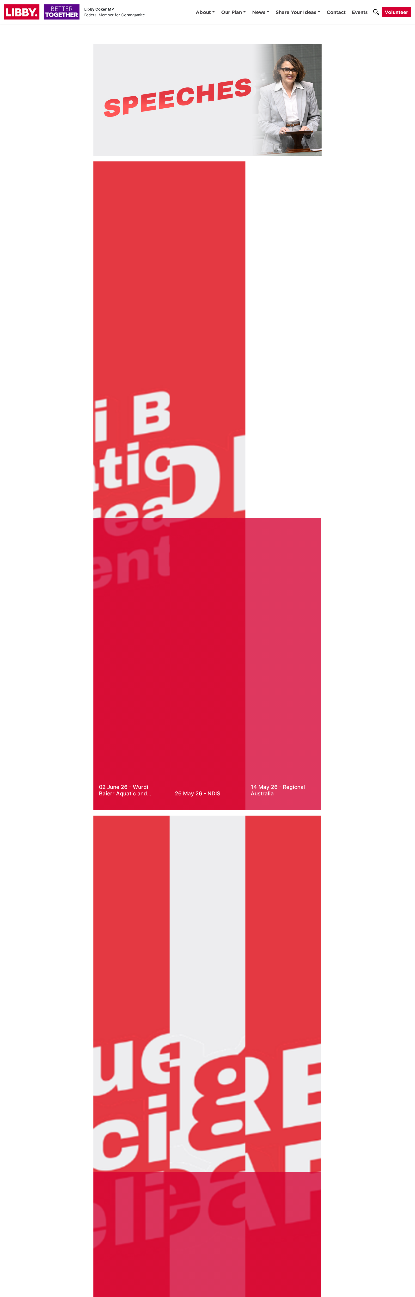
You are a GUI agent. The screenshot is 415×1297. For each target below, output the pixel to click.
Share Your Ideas (296, 12)
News (258, 12)
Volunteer (396, 12)
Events (360, 12)
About (203, 12)
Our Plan (231, 12)
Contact (336, 12)
